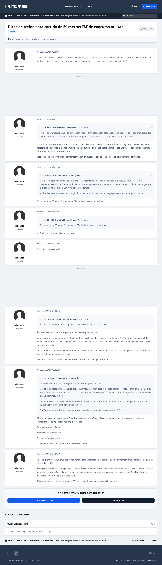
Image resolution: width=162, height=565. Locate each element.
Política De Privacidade (14, 560)
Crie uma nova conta (44, 500)
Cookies (39, 560)
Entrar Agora (118, 500)
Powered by (145, 560)
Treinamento (51, 39)
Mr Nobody (71, 175)
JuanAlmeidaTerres (74, 127)
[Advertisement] (81, 96)
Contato (29, 560)
